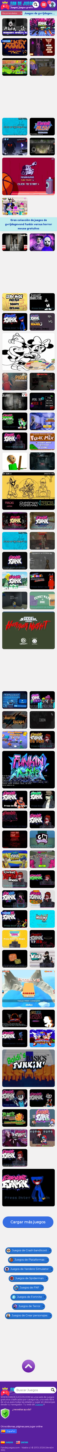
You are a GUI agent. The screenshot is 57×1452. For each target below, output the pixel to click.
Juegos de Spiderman (29, 1278)
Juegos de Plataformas (29, 1259)
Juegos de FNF (29, 1287)
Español (11, 1431)
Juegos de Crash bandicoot (29, 1250)
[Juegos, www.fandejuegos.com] (18, 5)
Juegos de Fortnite (29, 1296)
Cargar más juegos (28, 1222)
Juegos (39, 1404)
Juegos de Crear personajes (29, 1315)
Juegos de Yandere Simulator (29, 1269)
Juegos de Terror (29, 1306)
